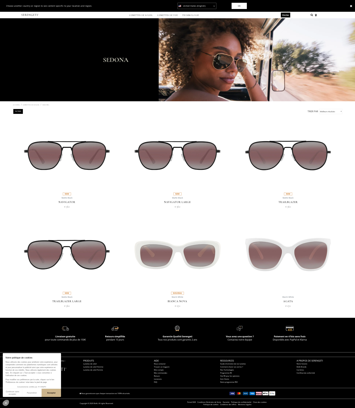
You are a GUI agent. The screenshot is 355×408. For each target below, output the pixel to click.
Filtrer (18, 111)
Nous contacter (160, 364)
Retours (157, 376)
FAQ (155, 382)
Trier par (313, 111)
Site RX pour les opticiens (229, 376)
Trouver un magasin (161, 367)
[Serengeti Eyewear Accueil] (30, 15)
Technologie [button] (190, 15)
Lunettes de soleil (90, 364)
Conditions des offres (228, 404)
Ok (239, 6)
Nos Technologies (227, 370)
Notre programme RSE (229, 382)
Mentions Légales (245, 404)
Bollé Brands (301, 367)
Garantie (226, 402)
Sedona (45, 105)
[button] (5, 403)
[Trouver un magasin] (316, 14)
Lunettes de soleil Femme (93, 370)
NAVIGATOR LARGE (177, 202)
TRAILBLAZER (288, 202)
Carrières (300, 370)
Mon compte (159, 370)
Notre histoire (302, 364)
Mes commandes (160, 373)
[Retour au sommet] (348, 401)
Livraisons (158, 379)
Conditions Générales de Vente (209, 402)
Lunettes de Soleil (31, 105)
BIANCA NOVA (177, 301)
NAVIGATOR (67, 202)
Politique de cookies (211, 404)
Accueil (16, 105)
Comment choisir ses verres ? (231, 367)
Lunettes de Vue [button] (167, 15)
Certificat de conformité (306, 373)
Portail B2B (191, 402)
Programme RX (226, 373)
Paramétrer (32, 393)
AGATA (288, 301)
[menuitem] (141, 15)
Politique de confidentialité (241, 402)
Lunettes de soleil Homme (93, 367)
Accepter (51, 393)
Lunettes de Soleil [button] (141, 15)
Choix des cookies (260, 402)
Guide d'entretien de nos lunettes (233, 364)
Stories (285, 15)
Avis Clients (224, 379)
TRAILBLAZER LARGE (67, 301)
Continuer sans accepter (12, 392)
